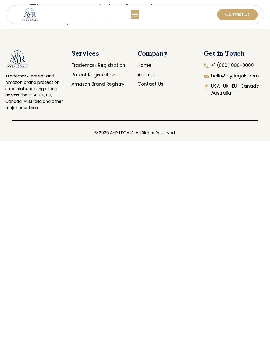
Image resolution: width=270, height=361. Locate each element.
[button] (135, 14)
